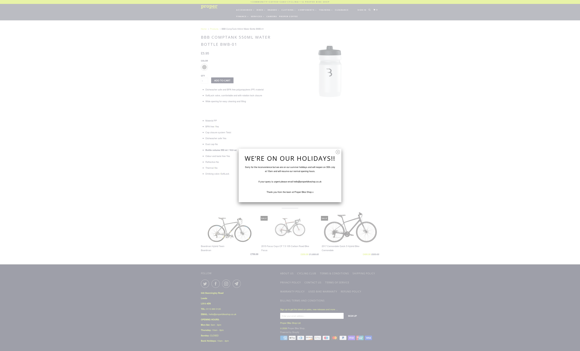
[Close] (338, 151)
